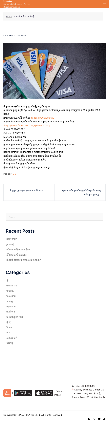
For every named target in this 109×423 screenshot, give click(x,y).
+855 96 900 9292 (84, 386)
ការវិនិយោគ (11, 296)
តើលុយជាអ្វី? (11, 239)
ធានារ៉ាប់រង (10, 311)
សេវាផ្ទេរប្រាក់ (11, 337)
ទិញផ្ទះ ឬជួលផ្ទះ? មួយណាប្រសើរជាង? (26, 190)
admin (10, 36)
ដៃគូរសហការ (11, 306)
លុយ (8, 332)
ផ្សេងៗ (8, 322)
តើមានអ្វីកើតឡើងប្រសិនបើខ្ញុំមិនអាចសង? (23, 260)
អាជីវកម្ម (9, 343)
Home (9, 16)
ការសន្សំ (9, 301)
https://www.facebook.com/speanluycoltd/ (27, 125)
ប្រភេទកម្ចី (10, 244)
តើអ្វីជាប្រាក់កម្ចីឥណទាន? (16, 254)
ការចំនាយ (10, 290)
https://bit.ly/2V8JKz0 (42, 117)
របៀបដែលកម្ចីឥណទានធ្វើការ (18, 249)
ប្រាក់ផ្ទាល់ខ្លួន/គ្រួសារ (14, 316)
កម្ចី (7, 280)
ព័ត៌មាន (9, 327)
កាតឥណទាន (21, 36)
